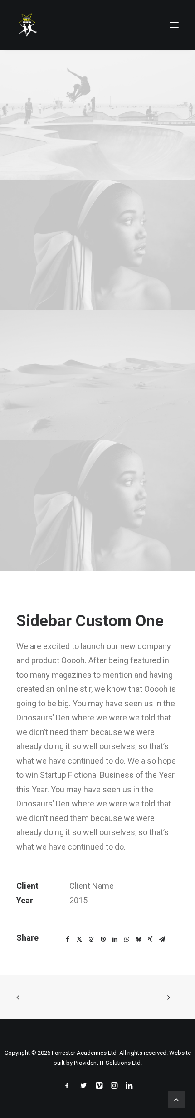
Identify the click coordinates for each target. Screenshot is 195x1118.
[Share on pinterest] (103, 939)
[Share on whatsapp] (126, 939)
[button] (174, 25)
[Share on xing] (150, 939)
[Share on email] (161, 939)
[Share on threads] (91, 939)
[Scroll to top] (176, 1098)
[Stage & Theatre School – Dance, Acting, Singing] (27, 24)
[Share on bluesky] (138, 939)
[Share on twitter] (79, 939)
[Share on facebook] (67, 939)
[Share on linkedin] (114, 939)
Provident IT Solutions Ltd (107, 1062)
